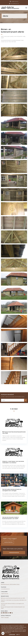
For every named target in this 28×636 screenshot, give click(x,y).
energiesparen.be (14, 552)
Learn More (12, 634)
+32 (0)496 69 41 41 (5, 589)
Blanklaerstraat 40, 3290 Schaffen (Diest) (10, 584)
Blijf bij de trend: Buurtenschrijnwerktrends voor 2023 (13, 598)
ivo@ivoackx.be (4, 593)
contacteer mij (8, 542)
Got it (18, 634)
